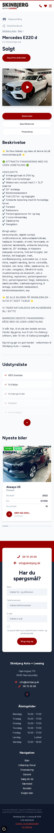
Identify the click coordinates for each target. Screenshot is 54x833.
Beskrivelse (27, 116)
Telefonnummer (14, 600)
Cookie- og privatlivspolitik (27, 824)
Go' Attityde (27, 827)
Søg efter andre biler (16, 58)
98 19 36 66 (29, 556)
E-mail (9, 614)
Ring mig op (27, 641)
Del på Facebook (14, 26)
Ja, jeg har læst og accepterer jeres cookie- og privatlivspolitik (27, 631)
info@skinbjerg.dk (29, 563)
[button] (40, 99)
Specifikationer (27, 124)
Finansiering (27, 132)
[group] (27, 87)
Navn (9, 587)
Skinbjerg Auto (9, 31)
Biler (20, 31)
